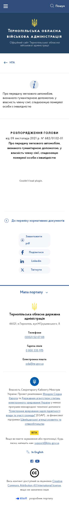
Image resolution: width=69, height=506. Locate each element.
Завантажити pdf (34, 240)
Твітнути (36, 269)
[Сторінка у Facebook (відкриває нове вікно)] (32, 461)
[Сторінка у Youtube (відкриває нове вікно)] (37, 461)
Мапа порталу (31, 292)
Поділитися (36, 252)
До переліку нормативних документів (38, 220)
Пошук (60, 6)
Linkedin (36, 261)
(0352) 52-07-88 (34, 337)
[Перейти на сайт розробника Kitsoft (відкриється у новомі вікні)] (22, 498)
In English (37, 452)
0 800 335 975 (34, 350)
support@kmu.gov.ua (46, 443)
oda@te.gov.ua (35, 363)
